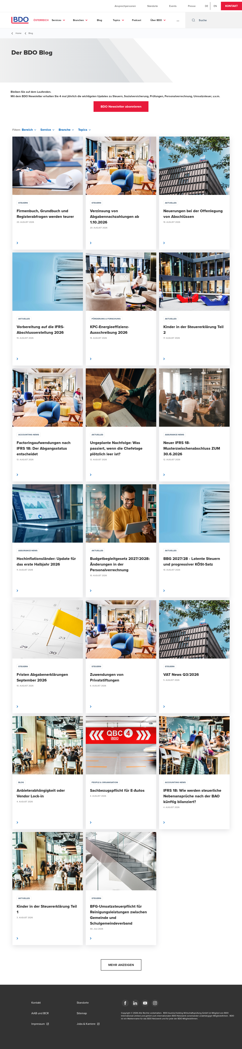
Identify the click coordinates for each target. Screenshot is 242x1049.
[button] (231, 6)
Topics (116, 20)
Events (173, 6)
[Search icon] (193, 20)
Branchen (78, 20)
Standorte (152, 6)
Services (56, 20)
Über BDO (156, 20)
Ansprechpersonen (125, 6)
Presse (192, 6)
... (178, 20)
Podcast (136, 20)
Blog (99, 20)
